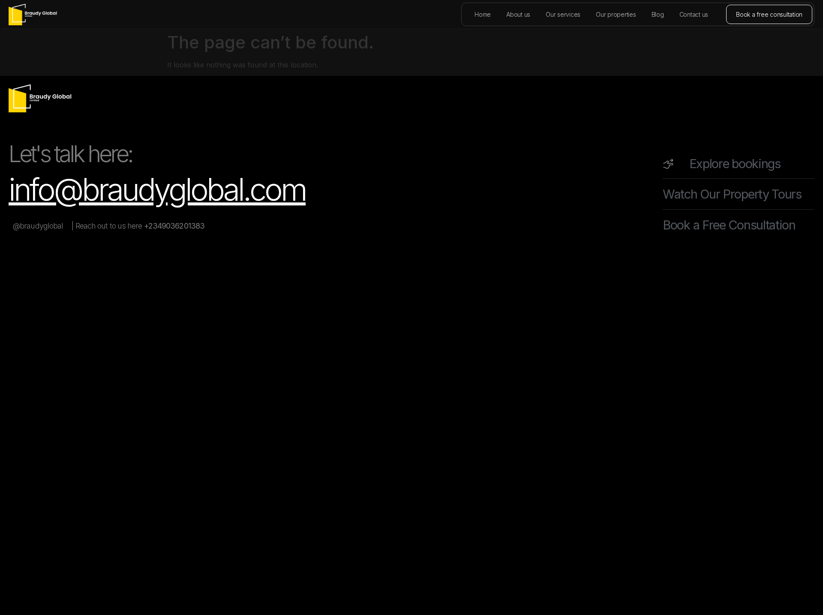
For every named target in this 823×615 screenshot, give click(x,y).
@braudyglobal (38, 225)
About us (518, 14)
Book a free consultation (769, 14)
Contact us (694, 14)
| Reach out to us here (138, 225)
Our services (563, 14)
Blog (658, 14)
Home (483, 14)
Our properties (616, 14)
